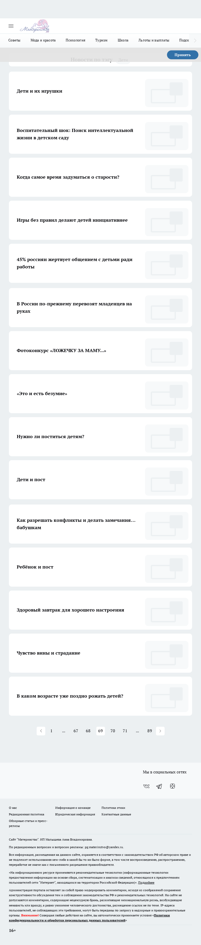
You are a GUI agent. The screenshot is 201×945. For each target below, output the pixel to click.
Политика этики (113, 808)
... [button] (63, 730)
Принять (183, 54)
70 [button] (112, 730)
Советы (14, 40)
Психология (75, 40)
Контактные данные (116, 814)
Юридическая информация (75, 814)
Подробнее (146, 882)
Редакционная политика (26, 814)
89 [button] (149, 730)
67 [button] (76, 730)
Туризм (101, 40)
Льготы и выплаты (153, 40)
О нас (13, 808)
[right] (195, 40)
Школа (123, 40)
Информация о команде (73, 808)
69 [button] (100, 730)
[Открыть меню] (11, 26)
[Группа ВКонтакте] (146, 786)
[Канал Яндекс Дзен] (172, 786)
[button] (41, 731)
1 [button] (51, 730)
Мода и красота (43, 40)
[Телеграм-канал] (159, 786)
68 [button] (88, 730)
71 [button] (125, 730)
